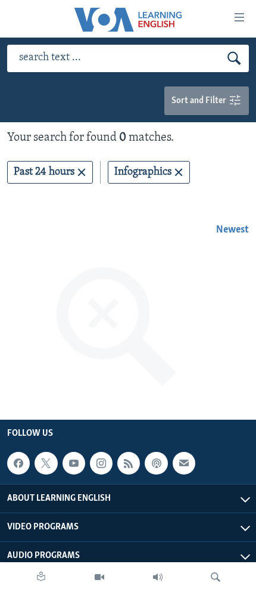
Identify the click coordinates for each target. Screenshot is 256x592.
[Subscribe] (184, 463)
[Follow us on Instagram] (101, 463)
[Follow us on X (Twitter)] (46, 463)
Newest (232, 230)
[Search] (215, 577)
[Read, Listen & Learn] (41, 577)
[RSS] (128, 463)
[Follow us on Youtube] (74, 463)
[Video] (99, 577)
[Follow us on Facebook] (18, 463)
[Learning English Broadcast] (158, 577)
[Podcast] (156, 463)
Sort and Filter (199, 101)
